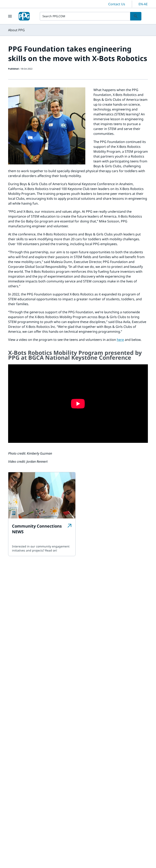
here (120, 339)
